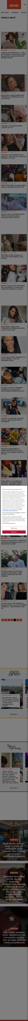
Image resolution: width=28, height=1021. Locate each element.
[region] (14, 510)
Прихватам (14, 532)
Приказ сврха (14, 528)
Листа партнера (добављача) (8, 523)
